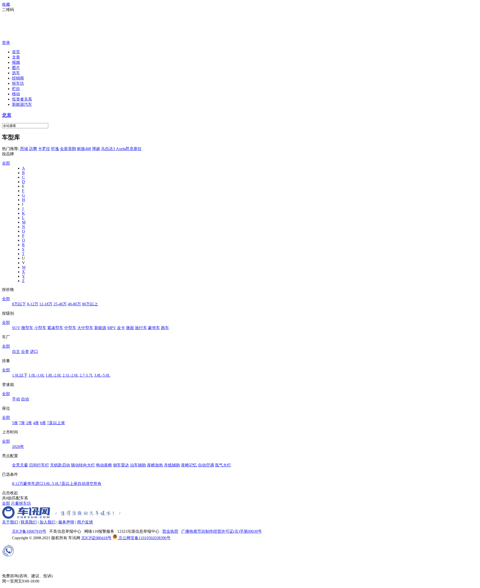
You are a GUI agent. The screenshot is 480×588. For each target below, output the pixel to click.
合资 (25, 351)
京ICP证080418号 (96, 538)
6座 (43, 423)
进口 (34, 351)
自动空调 (206, 465)
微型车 (27, 328)
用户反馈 (85, 522)
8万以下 (19, 304)
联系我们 (29, 522)
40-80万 (74, 304)
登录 (6, 43)
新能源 (100, 328)
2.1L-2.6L (70, 375)
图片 (16, 68)
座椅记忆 (189, 465)
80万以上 (90, 304)
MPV (111, 328)
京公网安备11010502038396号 (144, 538)
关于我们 (10, 522)
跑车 (165, 328)
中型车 (70, 328)
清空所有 (94, 483)
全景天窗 (20, 465)
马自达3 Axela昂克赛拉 (121, 149)
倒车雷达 (121, 465)
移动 (16, 94)
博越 (96, 149)
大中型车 (85, 328)
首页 (16, 52)
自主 (16, 351)
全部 (6, 163)
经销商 (18, 78)
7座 (22, 423)
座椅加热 (155, 465)
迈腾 (33, 149)
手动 (16, 399)
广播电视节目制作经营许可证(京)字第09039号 (221, 531)
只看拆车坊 (21, 503)
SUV (16, 328)
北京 (7, 115)
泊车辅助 (138, 465)
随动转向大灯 (83, 465)
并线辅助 (172, 465)
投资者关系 (22, 99)
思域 (24, 149)
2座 (29, 423)
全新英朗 (68, 149)
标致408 (84, 149)
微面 (130, 328)
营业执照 (170, 531)
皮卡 (121, 328)
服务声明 (66, 522)
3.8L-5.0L (102, 375)
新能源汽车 (22, 104)
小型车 (40, 328)
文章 (16, 57)
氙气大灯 (223, 465)
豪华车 (154, 328)
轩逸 (55, 149)
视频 (16, 62)
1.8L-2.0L (54, 375)
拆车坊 (18, 83)
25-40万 (60, 304)
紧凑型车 (55, 328)
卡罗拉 (44, 149)
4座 (36, 423)
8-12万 (32, 304)
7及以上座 (56, 423)
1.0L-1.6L (36, 375)
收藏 (6, 4)
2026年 (18, 446)
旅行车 (141, 328)
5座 (15, 423)
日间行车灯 (39, 465)
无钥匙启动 (60, 465)
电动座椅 (104, 465)
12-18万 (45, 304)
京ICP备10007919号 (29, 531)
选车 (16, 73)
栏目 (16, 89)
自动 (25, 399)
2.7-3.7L (86, 375)
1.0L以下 (20, 375)
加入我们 (48, 522)
